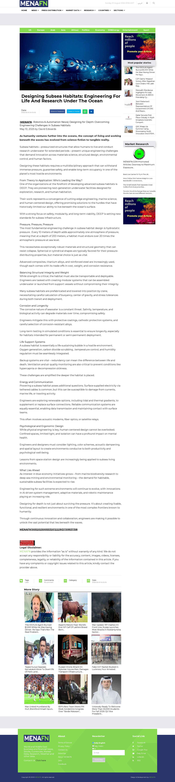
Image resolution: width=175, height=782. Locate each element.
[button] (147, 3)
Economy (100, 30)
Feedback (62, 764)
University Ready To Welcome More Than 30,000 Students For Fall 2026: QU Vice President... (106, 710)
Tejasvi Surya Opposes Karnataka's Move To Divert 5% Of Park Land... (39, 669)
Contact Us (62, 750)
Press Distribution (51, 10)
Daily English (99, 743)
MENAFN (26, 122)
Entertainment (126, 30)
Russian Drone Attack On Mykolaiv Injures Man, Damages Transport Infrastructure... (73, 669)
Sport (144, 30)
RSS (139, 760)
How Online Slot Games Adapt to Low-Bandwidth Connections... (138, 179)
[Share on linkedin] (91, 111)
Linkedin (140, 757)
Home (24, 10)
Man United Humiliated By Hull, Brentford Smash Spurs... (39, 708)
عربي (140, 3)
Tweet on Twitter (74, 111)
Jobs (60, 760)
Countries (103, 10)
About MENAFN (65, 757)
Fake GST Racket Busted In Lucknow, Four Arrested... (105, 668)
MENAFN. (38, 777)
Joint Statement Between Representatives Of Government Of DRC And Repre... (144, 106)
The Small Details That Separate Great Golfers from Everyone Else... (137, 186)
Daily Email (141, 753)
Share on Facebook (57, 111)
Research (89, 10)
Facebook (141, 743)
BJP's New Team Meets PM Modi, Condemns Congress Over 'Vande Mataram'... (71, 709)
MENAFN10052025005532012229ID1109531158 (49, 529)
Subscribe (99, 760)
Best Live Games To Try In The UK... (136, 174)
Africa (74, 30)
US (27, 30)
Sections (118, 10)
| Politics (85, 30)
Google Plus (142, 750)
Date (23, 110)
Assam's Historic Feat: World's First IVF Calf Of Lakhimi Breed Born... (72, 627)
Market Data (72, 10)
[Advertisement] (88, 19)
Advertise (62, 753)
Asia (63, 30)
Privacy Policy (64, 746)
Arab (53, 30)
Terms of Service (65, 743)
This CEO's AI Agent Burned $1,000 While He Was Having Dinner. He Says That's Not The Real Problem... (39, 628)
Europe (41, 30)
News (34, 10)
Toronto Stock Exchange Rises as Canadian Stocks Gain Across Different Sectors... (139, 192)
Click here (41, 760)
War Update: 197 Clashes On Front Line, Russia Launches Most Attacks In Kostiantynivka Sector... (106, 628)
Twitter (140, 746)
